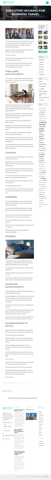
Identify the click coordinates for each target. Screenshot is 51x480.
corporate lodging (18, 382)
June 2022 (41, 62)
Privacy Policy (41, 443)
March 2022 (41, 69)
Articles (40, 81)
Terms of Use (41, 445)
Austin (40, 426)
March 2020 (41, 74)
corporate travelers (24, 382)
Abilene (40, 108)
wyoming (40, 206)
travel (42, 198)
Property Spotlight (43, 91)
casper (43, 118)
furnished (41, 150)
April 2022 (41, 67)
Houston (40, 428)
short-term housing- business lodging (43, 188)
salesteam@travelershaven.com (9, 435)
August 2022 (41, 59)
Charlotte (41, 424)
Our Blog (40, 441)
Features (44, 148)
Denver (40, 411)
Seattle (40, 432)
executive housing (20, 51)
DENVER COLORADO (30, 409)
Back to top (46, 476)
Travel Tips (41, 100)
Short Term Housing (9, 296)
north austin (41, 180)
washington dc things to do (43, 204)
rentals (44, 180)
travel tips (45, 198)
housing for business (42, 174)
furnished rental (41, 166)
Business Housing (43, 84)
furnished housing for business (42, 160)
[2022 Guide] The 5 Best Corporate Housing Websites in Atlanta (22, 398)
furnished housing (6, 383)
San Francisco (41, 419)
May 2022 (41, 64)
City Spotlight (42, 86)
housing (43, 172)
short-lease (41, 182)
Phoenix (40, 413)
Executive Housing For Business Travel (19, 410)
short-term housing (42, 186)
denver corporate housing (41, 142)
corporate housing (43, 123)
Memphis (40, 422)
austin (43, 108)
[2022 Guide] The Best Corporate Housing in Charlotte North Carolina (19, 453)
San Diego (41, 417)
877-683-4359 (7, 430)
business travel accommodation (9, 382)
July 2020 (41, 71)
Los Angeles (41, 88)
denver (42, 131)
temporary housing (15, 383)
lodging (10, 383)
